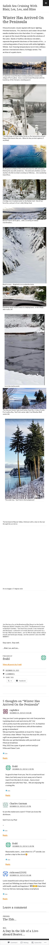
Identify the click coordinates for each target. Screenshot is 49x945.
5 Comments (10, 674)
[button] (46, 3)
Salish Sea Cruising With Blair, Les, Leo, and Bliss (20, 7)
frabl (15, 766)
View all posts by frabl (12, 664)
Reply (5, 758)
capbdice (14, 710)
